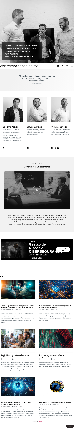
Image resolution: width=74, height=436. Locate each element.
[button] (37, 190)
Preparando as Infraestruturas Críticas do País (55, 402)
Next (40, 422)
